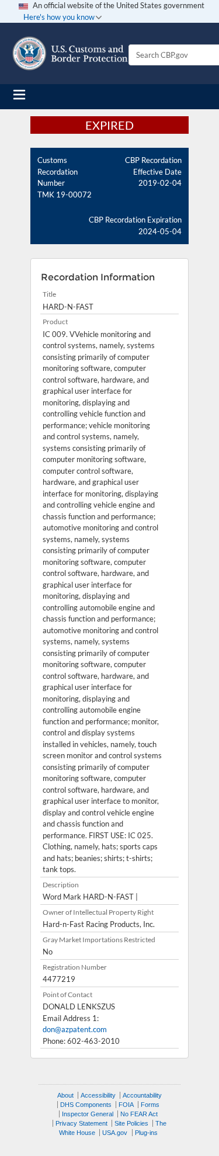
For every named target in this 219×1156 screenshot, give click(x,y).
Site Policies (131, 1123)
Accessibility (98, 1095)
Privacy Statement (81, 1123)
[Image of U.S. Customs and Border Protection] (70, 53)
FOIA (126, 1104)
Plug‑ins (146, 1132)
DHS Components (86, 1104)
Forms (150, 1104)
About (65, 1095)
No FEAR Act (139, 1113)
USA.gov (114, 1132)
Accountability (142, 1095)
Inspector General (87, 1113)
